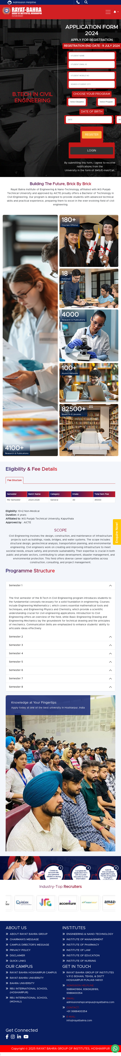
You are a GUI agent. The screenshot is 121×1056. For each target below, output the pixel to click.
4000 (70, 314)
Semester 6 (16, 670)
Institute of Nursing (81, 961)
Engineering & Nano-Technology (89, 934)
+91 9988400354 (76, 1011)
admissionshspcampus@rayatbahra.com (90, 1002)
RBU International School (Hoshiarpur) (29, 990)
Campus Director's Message (29, 945)
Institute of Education (83, 955)
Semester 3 (16, 645)
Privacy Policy (20, 950)
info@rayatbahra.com (79, 1020)
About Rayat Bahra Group (28, 934)
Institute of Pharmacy (82, 945)
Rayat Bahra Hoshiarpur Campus (33, 972)
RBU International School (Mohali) (29, 1000)
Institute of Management (84, 939)
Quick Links (18, 961)
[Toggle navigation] (108, 12)
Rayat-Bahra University (27, 978)
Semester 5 (16, 662)
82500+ (74, 409)
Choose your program (91, 94)
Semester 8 (16, 687)
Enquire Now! (116, 532)
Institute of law (78, 950)
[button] (116, 12)
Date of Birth (91, 111)
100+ (69, 368)
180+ (69, 220)
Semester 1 (15, 585)
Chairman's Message (24, 939)
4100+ (14, 448)
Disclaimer (17, 955)
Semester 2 (16, 636)
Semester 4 (16, 653)
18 (65, 273)
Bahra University (22, 983)
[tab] (14, 480)
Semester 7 (16, 678)
